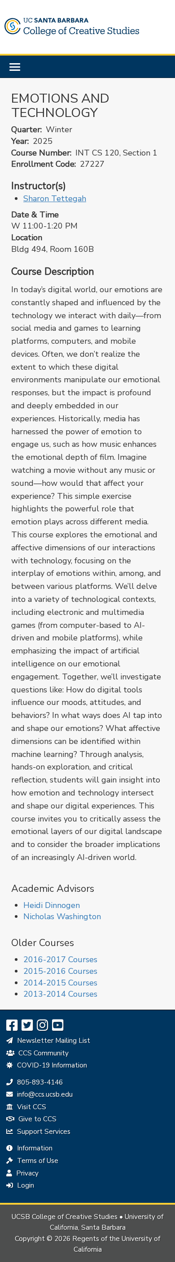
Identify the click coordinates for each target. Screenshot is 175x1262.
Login (24, 1185)
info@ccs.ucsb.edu (44, 1094)
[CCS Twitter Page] (27, 1025)
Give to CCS (37, 1119)
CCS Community (43, 1053)
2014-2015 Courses (60, 982)
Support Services (42, 1131)
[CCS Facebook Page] (12, 1025)
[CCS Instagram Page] (42, 1025)
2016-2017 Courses (60, 959)
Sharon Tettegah (54, 198)
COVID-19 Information (51, 1065)
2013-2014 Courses (60, 994)
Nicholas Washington (62, 916)
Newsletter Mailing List (52, 1040)
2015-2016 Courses (60, 971)
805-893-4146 (39, 1082)
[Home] (71, 27)
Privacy (26, 1173)
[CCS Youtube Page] (57, 1025)
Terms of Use (36, 1160)
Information (33, 1148)
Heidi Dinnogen (51, 905)
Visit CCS (30, 1106)
